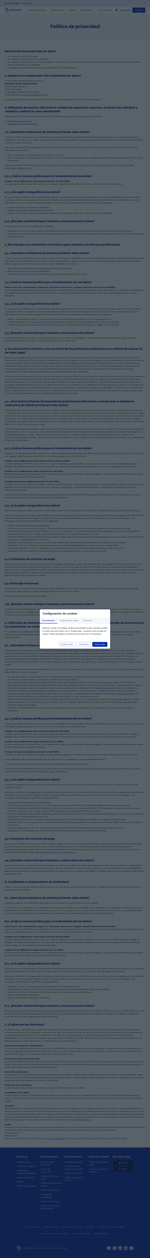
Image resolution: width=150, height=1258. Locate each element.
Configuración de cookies (69, 620)
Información (87, 620)
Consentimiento (48, 620)
